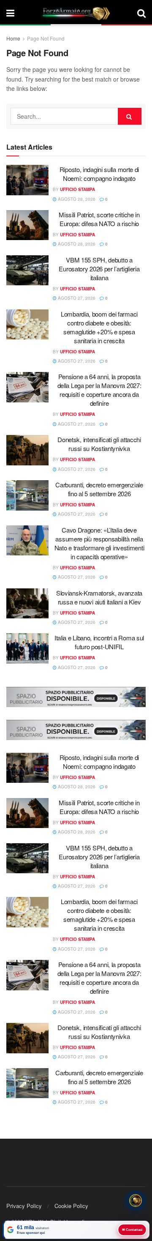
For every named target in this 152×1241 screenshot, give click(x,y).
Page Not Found (46, 38)
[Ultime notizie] (135, 1200)
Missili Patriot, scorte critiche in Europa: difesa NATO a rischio (99, 219)
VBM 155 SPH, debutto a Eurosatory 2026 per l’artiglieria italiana (99, 268)
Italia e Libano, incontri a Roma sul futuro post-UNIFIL (99, 642)
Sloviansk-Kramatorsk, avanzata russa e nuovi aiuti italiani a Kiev (99, 597)
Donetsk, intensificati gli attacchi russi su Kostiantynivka (99, 444)
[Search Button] (141, 12)
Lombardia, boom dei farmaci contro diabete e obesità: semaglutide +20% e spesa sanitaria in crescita (99, 327)
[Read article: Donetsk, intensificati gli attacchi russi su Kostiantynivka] (27, 450)
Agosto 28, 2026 (76, 199)
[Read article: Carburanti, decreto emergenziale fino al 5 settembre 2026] (27, 495)
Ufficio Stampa (77, 189)
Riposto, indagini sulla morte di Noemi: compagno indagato (99, 174)
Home (13, 38)
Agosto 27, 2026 (76, 298)
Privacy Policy (24, 1206)
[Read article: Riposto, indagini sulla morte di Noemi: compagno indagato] (27, 180)
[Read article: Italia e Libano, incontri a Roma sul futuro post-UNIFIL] (27, 648)
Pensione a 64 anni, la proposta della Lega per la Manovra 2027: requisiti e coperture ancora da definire (99, 389)
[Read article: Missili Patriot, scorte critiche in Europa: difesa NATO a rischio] (27, 225)
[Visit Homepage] (76, 12)
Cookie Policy (71, 1206)
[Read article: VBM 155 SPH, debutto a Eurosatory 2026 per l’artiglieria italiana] (27, 270)
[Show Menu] (10, 12)
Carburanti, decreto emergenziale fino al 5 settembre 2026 (99, 489)
